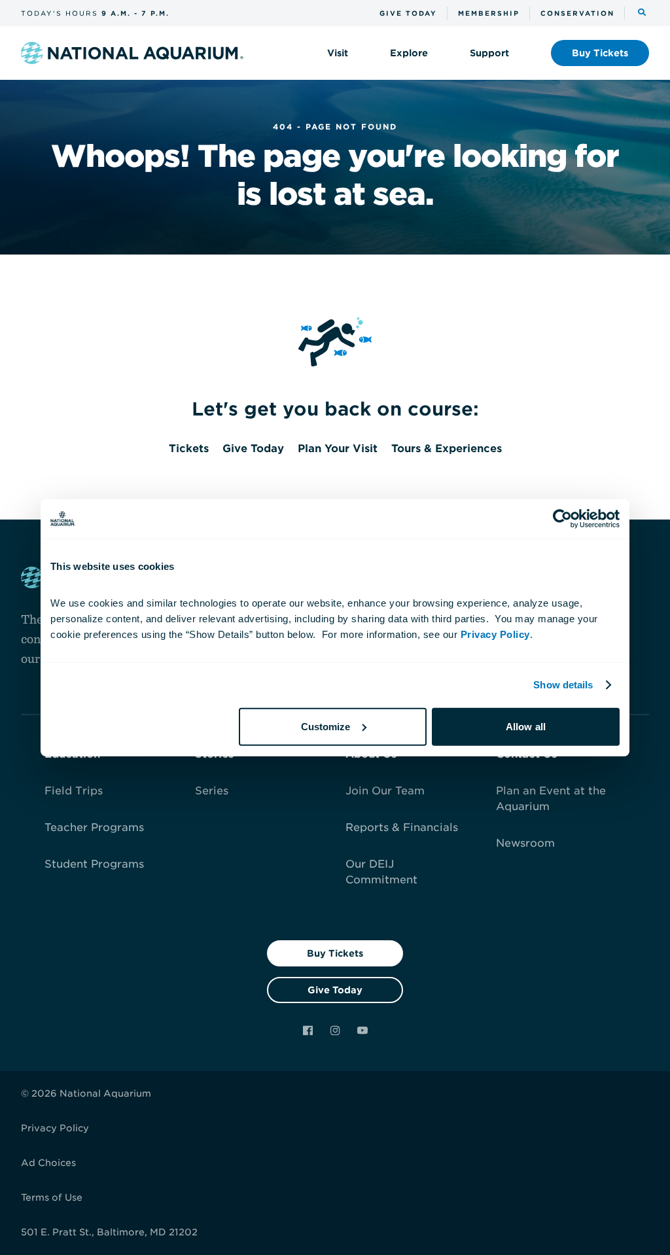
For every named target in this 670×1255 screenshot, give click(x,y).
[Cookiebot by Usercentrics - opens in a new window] (562, 519)
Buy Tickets (335, 953)
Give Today (335, 990)
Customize (326, 726)
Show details (563, 684)
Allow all (526, 726)
